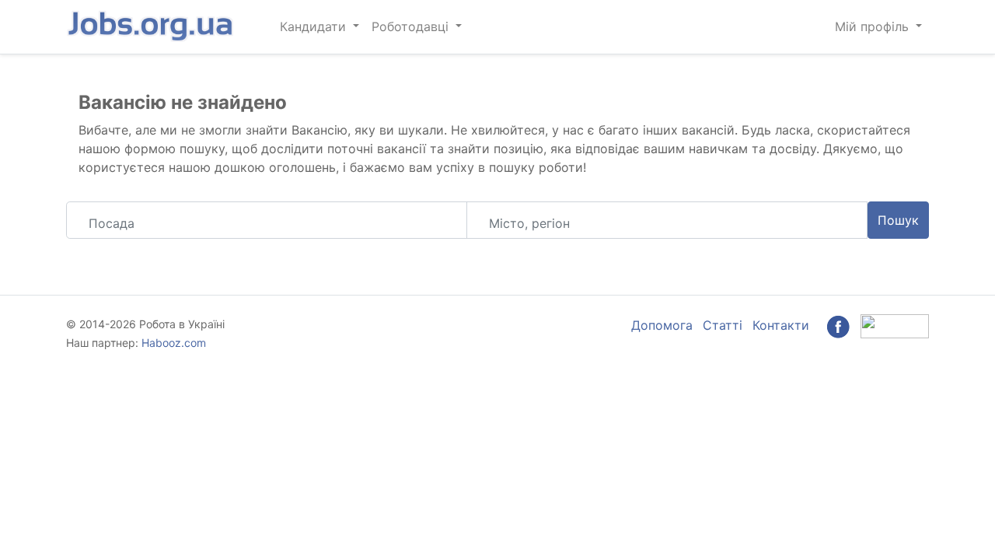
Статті (722, 325)
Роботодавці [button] (412, 26)
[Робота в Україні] (151, 26)
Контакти (780, 325)
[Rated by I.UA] (895, 325)
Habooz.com (173, 342)
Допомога (662, 325)
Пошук (898, 220)
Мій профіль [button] (874, 26)
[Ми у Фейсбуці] (838, 325)
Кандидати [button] (315, 26)
